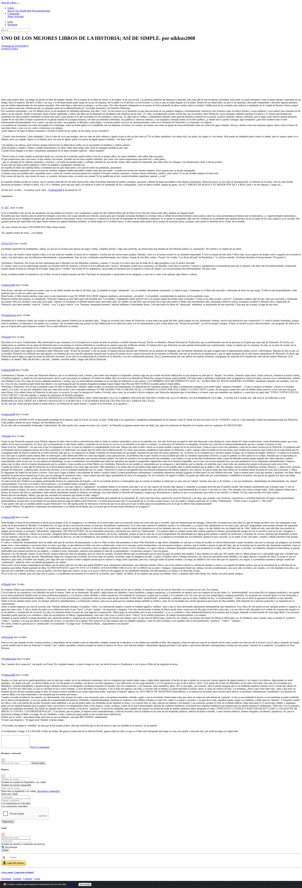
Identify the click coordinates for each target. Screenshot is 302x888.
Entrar (5, 850)
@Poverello (7, 637)
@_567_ (5, 207)
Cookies (17, 878)
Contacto (27, 878)
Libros (11, 8)
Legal (37, 878)
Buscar (11, 10)
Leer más (71, 884)
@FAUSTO (7, 243)
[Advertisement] (151, 74)
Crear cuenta (7, 872)
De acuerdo (85, 884)
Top (17, 10)
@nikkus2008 (55, 190)
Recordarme (11, 847)
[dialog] (151, 850)
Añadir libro (26, 10)
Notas (10, 16)
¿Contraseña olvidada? (23, 872)
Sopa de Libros (8, 2)
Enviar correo (38, 763)
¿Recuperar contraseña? (48, 791)
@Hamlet (6, 337)
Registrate (12, 24)
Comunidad (13, 13)
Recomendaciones (41, 10)
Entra (10, 21)
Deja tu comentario (40, 747)
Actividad (19, 16)
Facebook (6, 878)
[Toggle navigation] (18, 3)
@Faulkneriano (9, 315)
